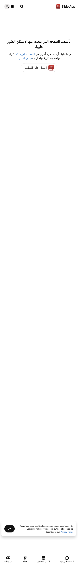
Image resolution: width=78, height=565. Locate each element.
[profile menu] (10, 6)
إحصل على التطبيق (35, 67)
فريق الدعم (25, 58)
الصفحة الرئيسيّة (25, 54)
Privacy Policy (66, 531)
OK (9, 528)
